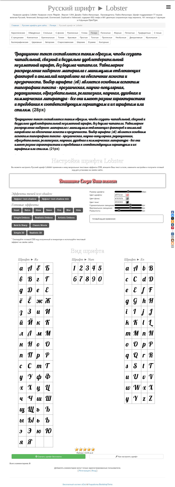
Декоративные (136, 37)
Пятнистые (130, 32)
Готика (84, 32)
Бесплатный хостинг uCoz (74, 484)
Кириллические (18, 32)
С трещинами (17, 37)
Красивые (72, 37)
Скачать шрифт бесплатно (49, 456)
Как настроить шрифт (127, 456)
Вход (94, 470)
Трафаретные (144, 32)
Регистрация (84, 470)
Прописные (107, 37)
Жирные (118, 32)
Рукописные (72, 32)
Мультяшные (151, 37)
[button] (25, 199)
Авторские (49, 42)
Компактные (32, 37)
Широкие (81, 42)
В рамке (92, 42)
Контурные (104, 42)
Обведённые (34, 32)
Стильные (47, 32)
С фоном (60, 32)
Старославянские (65, 42)
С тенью (157, 32)
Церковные (37, 42)
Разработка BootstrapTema (100, 484)
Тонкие (61, 37)
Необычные (121, 37)
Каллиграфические (19, 42)
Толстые (95, 37)
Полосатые (106, 32)
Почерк (94, 32)
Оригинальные (48, 37)
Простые (84, 37)
